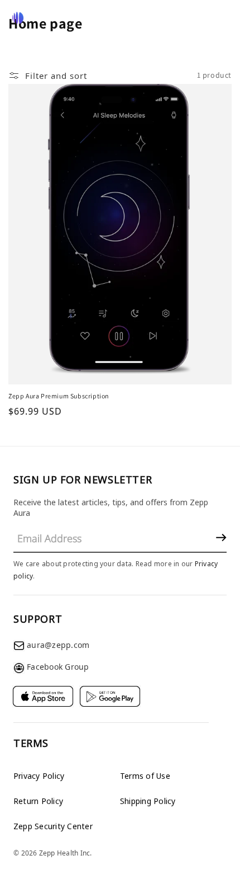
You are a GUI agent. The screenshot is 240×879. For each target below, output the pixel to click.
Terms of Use (145, 775)
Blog (195, 17)
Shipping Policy (148, 801)
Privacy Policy (38, 775)
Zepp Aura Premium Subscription (58, 396)
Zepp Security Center (53, 826)
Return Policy (38, 801)
